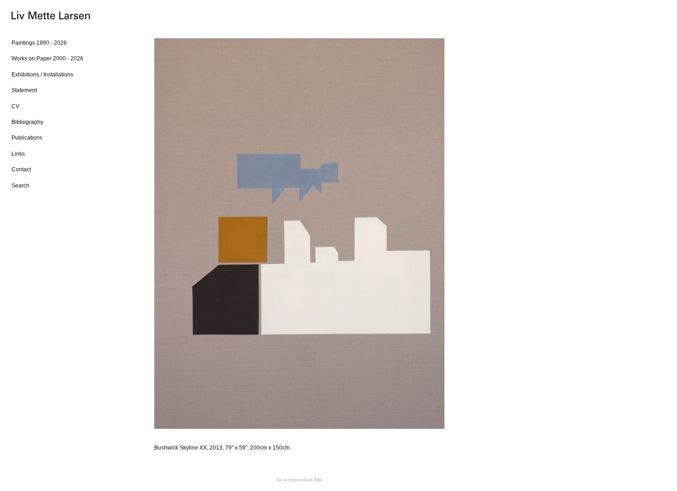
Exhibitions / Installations (42, 74)
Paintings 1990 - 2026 (39, 43)
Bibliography (27, 122)
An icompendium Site (299, 479)
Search (20, 185)
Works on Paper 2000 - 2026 (47, 58)
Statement (24, 90)
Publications (27, 137)
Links (18, 154)
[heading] (35, 17)
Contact (21, 169)
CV (15, 106)
